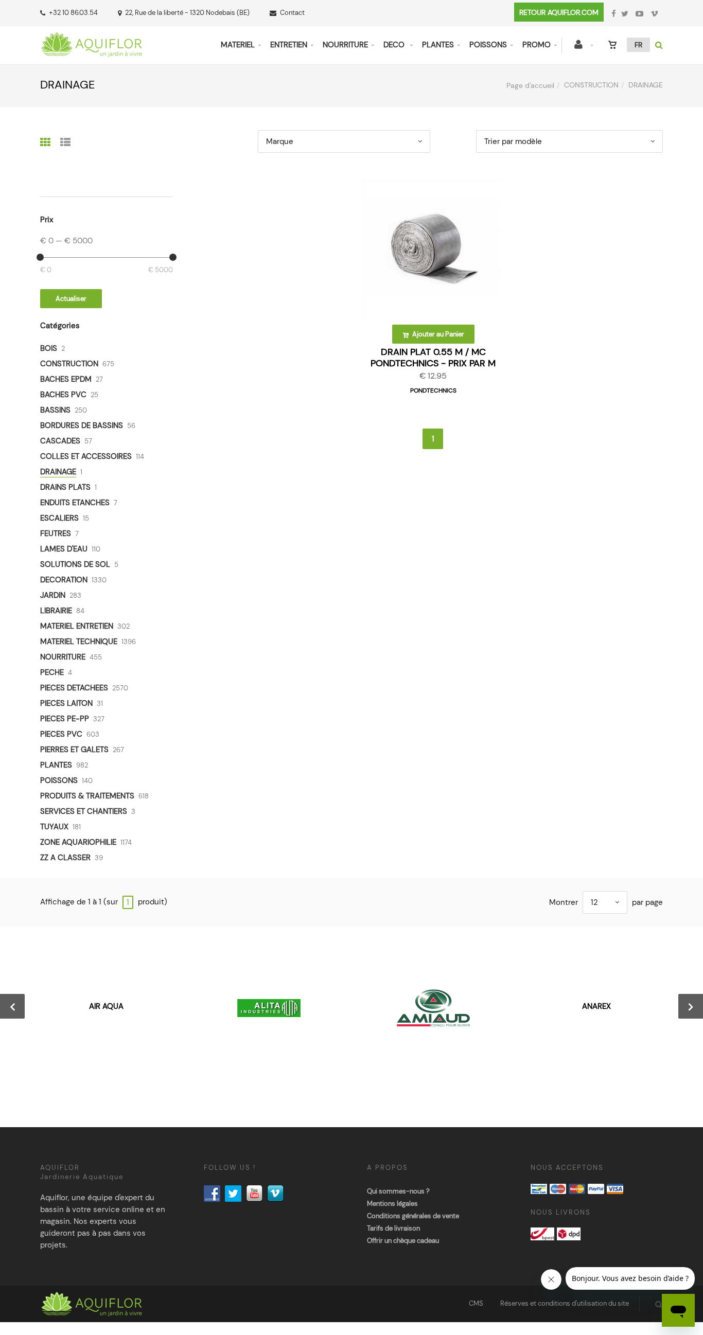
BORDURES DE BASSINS (81, 425)
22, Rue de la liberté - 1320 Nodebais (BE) (187, 12)
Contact (292, 12)
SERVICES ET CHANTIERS (83, 811)
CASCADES (60, 441)
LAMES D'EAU (63, 549)
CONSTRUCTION (591, 85)
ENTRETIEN (288, 45)
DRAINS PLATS (65, 487)
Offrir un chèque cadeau (403, 1240)
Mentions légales (392, 1203)
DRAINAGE (58, 472)
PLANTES (438, 45)
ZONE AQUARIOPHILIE (78, 842)
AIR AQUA (106, 1006)
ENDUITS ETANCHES (75, 502)
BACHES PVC (63, 394)
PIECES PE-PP (64, 719)
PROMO (536, 45)
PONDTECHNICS (433, 390)
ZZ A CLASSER (65, 857)
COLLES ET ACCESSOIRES (86, 456)
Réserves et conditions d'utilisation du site (564, 1303)
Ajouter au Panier (437, 334)
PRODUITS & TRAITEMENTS (87, 796)
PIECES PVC (61, 734)
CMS (476, 1303)
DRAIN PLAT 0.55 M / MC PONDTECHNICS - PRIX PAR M (433, 357)
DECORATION (63, 580)
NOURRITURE (345, 45)
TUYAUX (54, 827)
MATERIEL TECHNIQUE (78, 641)
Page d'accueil (530, 85)
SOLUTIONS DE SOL (75, 564)
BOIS (48, 348)
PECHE (52, 672)
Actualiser (71, 298)
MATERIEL (238, 45)
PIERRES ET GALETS (74, 749)
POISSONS (488, 45)
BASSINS (55, 410)
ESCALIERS (59, 518)
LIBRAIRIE (56, 611)
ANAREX (596, 1006)
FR (638, 44)
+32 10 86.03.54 (73, 12)
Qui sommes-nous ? (398, 1191)
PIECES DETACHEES (74, 688)
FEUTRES (55, 533)
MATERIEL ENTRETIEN (76, 626)
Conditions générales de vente (413, 1216)
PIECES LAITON (66, 703)
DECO (395, 45)
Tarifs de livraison (393, 1228)
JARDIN (52, 595)
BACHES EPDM (66, 379)
